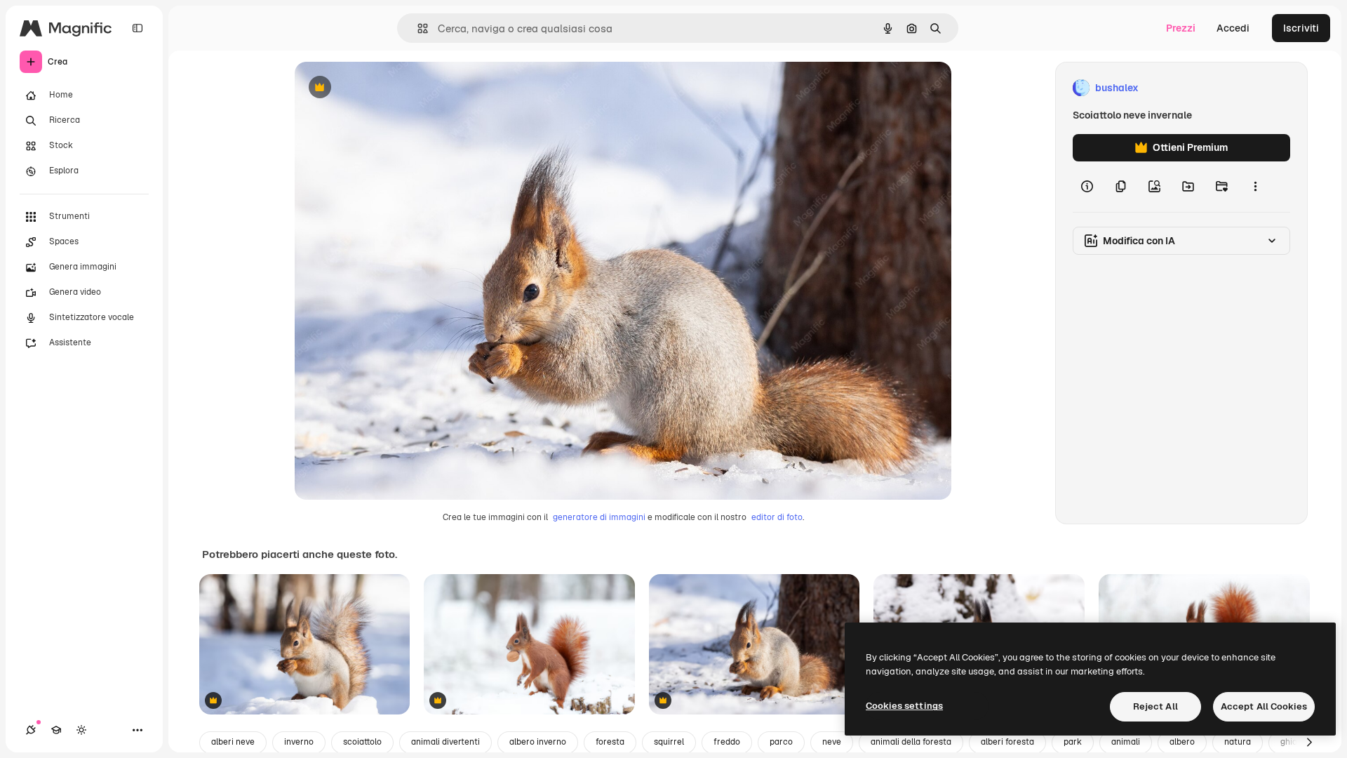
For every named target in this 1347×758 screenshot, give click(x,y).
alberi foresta (1007, 741)
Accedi (1233, 28)
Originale (387, 88)
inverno (299, 741)
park (1073, 741)
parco (781, 741)
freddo (726, 741)
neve (831, 741)
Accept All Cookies (1264, 706)
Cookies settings (904, 706)
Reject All (1155, 706)
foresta (610, 741)
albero (1182, 741)
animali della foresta (911, 741)
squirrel (669, 741)
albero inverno (537, 741)
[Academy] (56, 730)
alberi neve (233, 741)
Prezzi (1180, 28)
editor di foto (777, 517)
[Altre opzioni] (1255, 187)
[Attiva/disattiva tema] (81, 730)
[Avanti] (1309, 742)
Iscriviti (1301, 28)
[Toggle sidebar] (137, 28)
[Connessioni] (31, 730)
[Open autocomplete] (417, 28)
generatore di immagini (599, 517)
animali (1125, 741)
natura (1237, 741)
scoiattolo (362, 741)
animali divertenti (445, 741)
